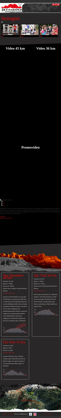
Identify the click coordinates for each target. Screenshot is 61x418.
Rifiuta (3, 216)
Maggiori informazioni (6, 218)
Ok (0, 216)
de (3, 202)
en (3, 205)
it (3, 204)
